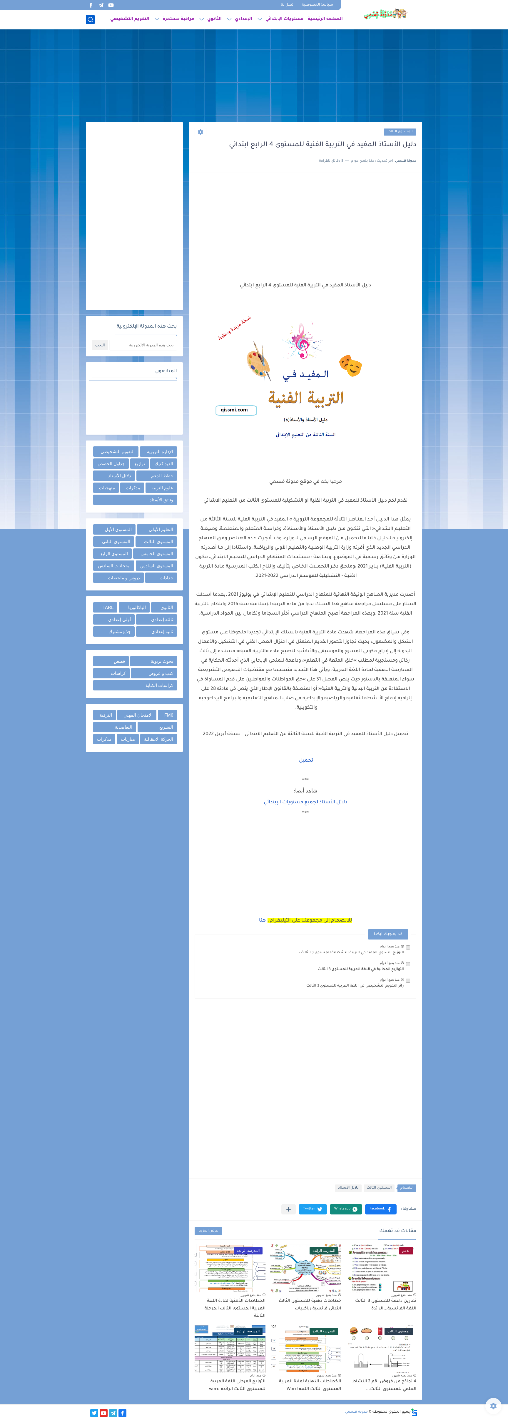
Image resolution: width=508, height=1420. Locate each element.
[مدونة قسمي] (385, 14)
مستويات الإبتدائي (284, 19)
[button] (381, 1209)
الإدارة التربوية (160, 451)
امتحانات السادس (114, 565)
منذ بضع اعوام (390, 946)
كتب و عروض (160, 673)
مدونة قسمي (356, 1412)
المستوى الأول (118, 529)
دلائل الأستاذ (348, 1188)
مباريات (128, 739)
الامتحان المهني (138, 714)
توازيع (140, 463)
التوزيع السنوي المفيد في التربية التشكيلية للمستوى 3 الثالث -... (349, 953)
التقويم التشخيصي (129, 19)
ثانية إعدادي (162, 631)
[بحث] (90, 19)
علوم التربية (162, 487)
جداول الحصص (111, 463)
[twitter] (94, 1413)
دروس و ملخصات (124, 577)
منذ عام (255, 1375)
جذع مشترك (119, 631)
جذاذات (166, 577)
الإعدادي (243, 19)
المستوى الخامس (157, 553)
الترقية (106, 714)
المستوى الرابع (114, 553)
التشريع (166, 727)
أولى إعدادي (119, 619)
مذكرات (133, 487)
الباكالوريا (137, 607)
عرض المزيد (208, 1231)
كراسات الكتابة (159, 685)
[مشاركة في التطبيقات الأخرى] (288, 1209)
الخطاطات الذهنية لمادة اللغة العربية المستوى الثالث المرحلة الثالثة (235, 1309)
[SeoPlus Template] (414, 1412)
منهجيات (107, 487)
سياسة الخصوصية (317, 5)
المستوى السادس (156, 565)
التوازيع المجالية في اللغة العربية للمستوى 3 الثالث (361, 969)
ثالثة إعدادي (162, 619)
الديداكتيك (164, 463)
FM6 (168, 714)
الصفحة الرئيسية (325, 19)
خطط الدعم (162, 475)
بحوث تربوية (162, 661)
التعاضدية (123, 727)
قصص (119, 661)
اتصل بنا (287, 5)
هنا (262, 920)
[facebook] (90, 5)
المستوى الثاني (116, 541)
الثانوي (214, 19)
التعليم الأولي (161, 529)
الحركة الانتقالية (158, 739)
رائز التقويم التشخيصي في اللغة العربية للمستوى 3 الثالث (355, 986)
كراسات (118, 673)
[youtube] (110, 5)
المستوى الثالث (399, 132)
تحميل (306, 760)
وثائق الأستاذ (161, 499)
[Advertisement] (254, 76)
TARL (108, 607)
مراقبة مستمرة (178, 19)
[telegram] (100, 5)
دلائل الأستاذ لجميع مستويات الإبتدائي (305, 802)
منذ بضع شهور (402, 1295)
